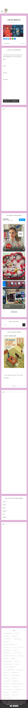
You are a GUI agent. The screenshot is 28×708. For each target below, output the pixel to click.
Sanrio (6, 683)
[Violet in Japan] (6, 11)
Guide (16, 650)
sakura (15, 681)
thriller (7, 695)
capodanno (7, 638)
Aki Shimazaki (8, 633)
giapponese (7, 650)
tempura (7, 692)
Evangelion (18, 638)
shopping (7, 686)
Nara (4, 514)
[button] (11, 386)
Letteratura (8, 664)
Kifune (6, 658)
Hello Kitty (17, 652)
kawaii (20, 655)
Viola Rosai (6, 43)
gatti (14, 647)
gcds (21, 647)
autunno (7, 636)
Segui (23, 219)
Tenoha (15, 692)
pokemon (7, 681)
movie (6, 675)
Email (4, 66)
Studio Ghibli (8, 689)
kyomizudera (8, 661)
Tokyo (4, 501)
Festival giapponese (10, 644)
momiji (6, 672)
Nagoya (4, 511)
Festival (7, 641)
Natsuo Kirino (15, 675)
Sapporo (5, 517)
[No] (26, 704)
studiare (16, 686)
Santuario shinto (17, 683)
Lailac (17, 661)
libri (17, 664)
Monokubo (15, 672)
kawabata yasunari (10, 655)
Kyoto (4, 507)
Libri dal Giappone (10, 666)
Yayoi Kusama (8, 697)
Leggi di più (15, 705)
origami (7, 678)
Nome (5, 59)
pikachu (15, 678)
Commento (5, 79)
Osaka (4, 504)
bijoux (15, 636)
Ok (10, 705)
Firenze (6, 647)
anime (17, 633)
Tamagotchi (19, 689)
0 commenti (22, 43)
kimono (14, 658)
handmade (7, 652)
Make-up (21, 669)
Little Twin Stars (9, 669)
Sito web (5, 72)
